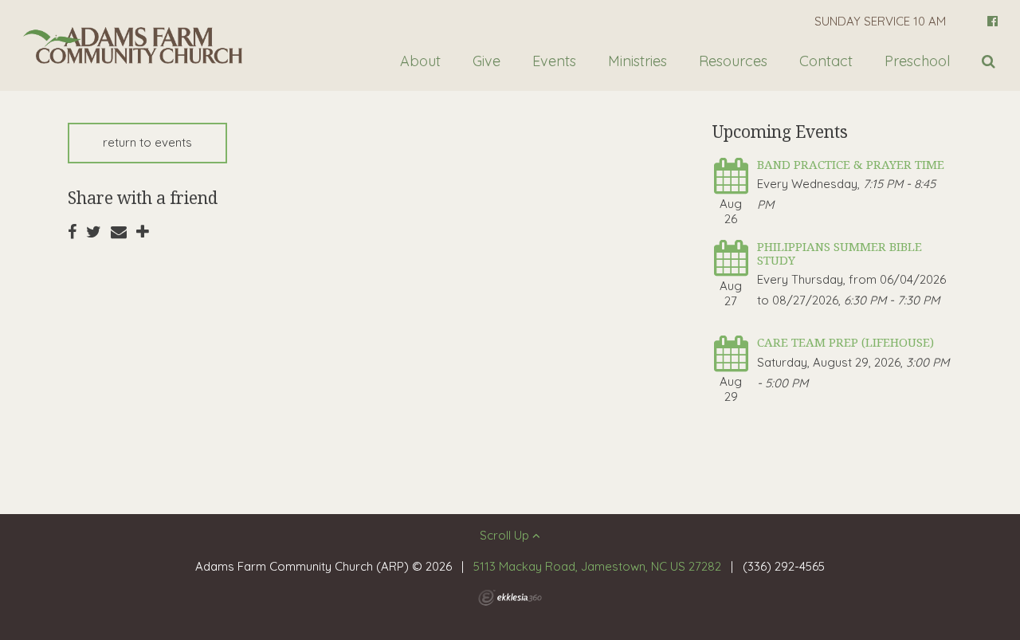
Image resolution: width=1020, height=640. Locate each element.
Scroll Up (506, 535)
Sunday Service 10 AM (880, 21)
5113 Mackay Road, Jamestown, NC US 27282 (597, 566)
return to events (147, 142)
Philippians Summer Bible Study (839, 253)
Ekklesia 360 (510, 598)
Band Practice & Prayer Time (850, 164)
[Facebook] (992, 21)
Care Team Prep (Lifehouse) (845, 342)
